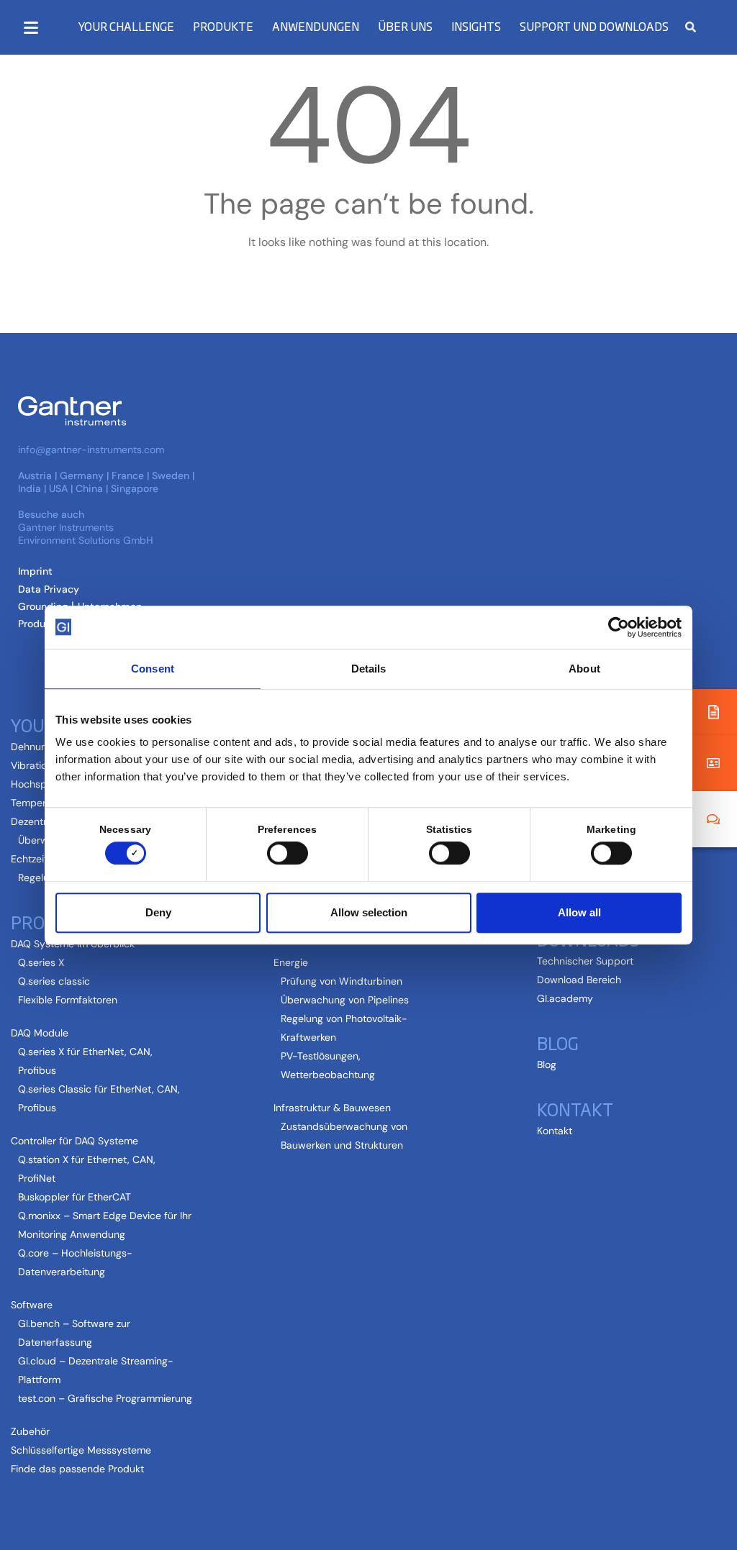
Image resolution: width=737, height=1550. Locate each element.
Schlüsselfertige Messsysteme (81, 1450)
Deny (158, 912)
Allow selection (368, 912)
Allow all (579, 912)
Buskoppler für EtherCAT (74, 1196)
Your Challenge (126, 26)
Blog (546, 1064)
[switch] (284, 853)
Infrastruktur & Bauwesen (332, 1107)
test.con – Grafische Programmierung (105, 1398)
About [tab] (584, 668)
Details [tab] (368, 668)
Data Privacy (48, 589)
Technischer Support (585, 960)
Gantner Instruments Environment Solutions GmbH (85, 534)
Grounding (43, 606)
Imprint (35, 571)
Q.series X (41, 962)
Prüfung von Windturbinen (341, 981)
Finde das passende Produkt (77, 1468)
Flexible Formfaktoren (67, 999)
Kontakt (554, 1130)
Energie (290, 962)
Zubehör (30, 1431)
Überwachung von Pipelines (345, 999)
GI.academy (565, 998)
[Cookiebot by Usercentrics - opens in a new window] (619, 627)
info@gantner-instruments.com (91, 449)
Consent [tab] (152, 668)
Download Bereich (579, 979)
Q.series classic (54, 981)
